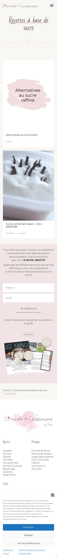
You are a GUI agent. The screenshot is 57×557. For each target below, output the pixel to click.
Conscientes (10, 462)
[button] (52, 495)
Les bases (22, 233)
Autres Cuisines (12, 465)
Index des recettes (42, 456)
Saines (7, 453)
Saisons (7, 472)
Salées (7, 456)
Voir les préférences (29, 543)
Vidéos (35, 462)
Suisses (7, 450)
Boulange (9, 468)
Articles (9, 141)
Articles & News (40, 450)
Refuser (28, 535)
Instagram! (9, 393)
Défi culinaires (40, 459)
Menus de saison (41, 453)
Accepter (28, 527)
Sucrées (7, 459)
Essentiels (10, 233)
